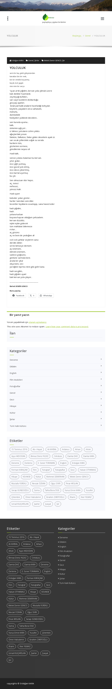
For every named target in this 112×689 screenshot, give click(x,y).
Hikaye (13, 406)
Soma (36, 490)
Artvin (88, 449)
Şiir (63, 60)
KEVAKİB (26, 476)
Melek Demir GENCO (52, 60)
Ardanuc (65, 449)
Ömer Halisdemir (33, 497)
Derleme (28, 463)
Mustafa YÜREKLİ (19, 483)
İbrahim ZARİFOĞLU (55, 497)
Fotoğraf (46, 470)
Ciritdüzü (58, 456)
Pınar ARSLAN (72, 483)
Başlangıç (76, 35)
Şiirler (36, 60)
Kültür (12, 412)
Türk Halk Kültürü (18, 426)
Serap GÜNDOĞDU (20, 490)
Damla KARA (88, 456)
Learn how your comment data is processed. (67, 326)
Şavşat (48, 504)
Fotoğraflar (15, 386)
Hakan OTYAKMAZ (88, 470)
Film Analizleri (16, 379)
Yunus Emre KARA (72, 490)
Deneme (14, 359)
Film (35, 470)
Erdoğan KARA (17, 60)
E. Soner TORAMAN (46, 463)
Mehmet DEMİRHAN (55, 476)
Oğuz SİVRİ (56, 483)
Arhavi (77, 449)
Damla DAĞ (72, 456)
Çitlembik (15, 497)
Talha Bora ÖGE (52, 490)
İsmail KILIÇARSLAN (20, 504)
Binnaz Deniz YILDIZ (39, 456)
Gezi (12, 399)
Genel (88, 35)
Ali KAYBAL (52, 449)
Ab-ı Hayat (37, 449)
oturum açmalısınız (37, 322)
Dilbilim (13, 366)
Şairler (37, 504)
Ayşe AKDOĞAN (18, 456)
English (13, 373)
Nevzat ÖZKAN (38, 483)
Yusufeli (89, 490)
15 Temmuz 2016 (19, 449)
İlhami (72, 497)
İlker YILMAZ (86, 497)
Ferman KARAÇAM (19, 470)
